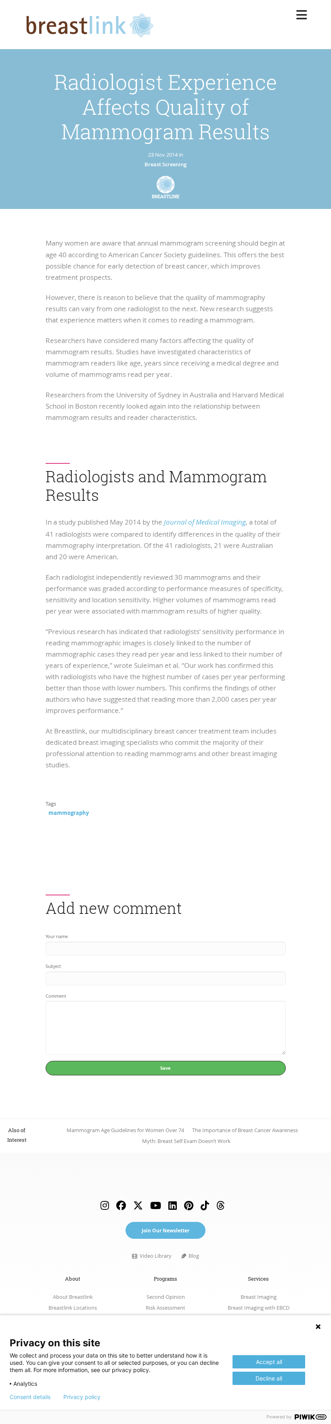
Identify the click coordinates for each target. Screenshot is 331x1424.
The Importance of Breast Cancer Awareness (245, 1130)
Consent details (30, 1397)
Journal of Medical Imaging (205, 522)
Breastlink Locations (72, 1307)
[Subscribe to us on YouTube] (155, 1205)
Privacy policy (82, 1397)
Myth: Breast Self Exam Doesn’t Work (186, 1141)
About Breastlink (73, 1297)
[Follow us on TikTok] (205, 1205)
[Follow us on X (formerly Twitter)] (138, 1205)
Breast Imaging (259, 1297)
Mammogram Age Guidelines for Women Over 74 (125, 1130)
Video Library (155, 1255)
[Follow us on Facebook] (121, 1205)
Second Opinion (166, 1297)
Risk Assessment (165, 1307)
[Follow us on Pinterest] (188, 1205)
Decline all (269, 1378)
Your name (57, 936)
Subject (53, 966)
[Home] (87, 23)
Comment (56, 996)
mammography (68, 812)
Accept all (269, 1361)
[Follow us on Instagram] (105, 1205)
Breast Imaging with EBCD (258, 1307)
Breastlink (166, 196)
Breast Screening (165, 164)
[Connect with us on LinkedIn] (172, 1205)
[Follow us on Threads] (220, 1205)
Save (165, 1068)
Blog (193, 1255)
